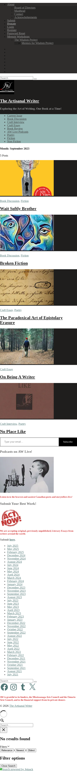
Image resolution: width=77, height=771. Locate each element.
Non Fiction (14, 141)
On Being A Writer (17, 377)
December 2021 (16, 658)
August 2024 (14, 561)
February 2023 (15, 616)
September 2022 (16, 632)
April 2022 (13, 648)
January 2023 (14, 619)
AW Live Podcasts (17, 131)
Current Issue (14, 115)
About (10, 4)
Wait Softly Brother (18, 208)
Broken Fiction (14, 263)
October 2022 (15, 629)
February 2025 (15, 552)
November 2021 (16, 661)
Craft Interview (15, 122)
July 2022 (12, 639)
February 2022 (15, 655)
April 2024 (13, 574)
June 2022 (13, 642)
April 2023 (13, 610)
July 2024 (12, 565)
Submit (11, 20)
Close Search (8, 766)
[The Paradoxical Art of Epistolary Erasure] (27, 304)
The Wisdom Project (25, 39)
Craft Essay (13, 125)
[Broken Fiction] (27, 249)
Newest (20, 750)
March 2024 (14, 577)
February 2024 (15, 581)
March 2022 (14, 651)
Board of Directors (24, 7)
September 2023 (16, 594)
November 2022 (16, 626)
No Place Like (13, 431)
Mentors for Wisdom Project (37, 43)
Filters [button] (8, 746)
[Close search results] (3, 730)
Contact (18, 14)
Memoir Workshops (18, 36)
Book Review (15, 128)
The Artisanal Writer (19, 101)
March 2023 (14, 613)
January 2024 (14, 584)
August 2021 (14, 671)
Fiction (11, 138)
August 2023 (14, 597)
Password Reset (16, 33)
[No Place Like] (27, 417)
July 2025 (12, 545)
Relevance (6, 750)
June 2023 (13, 603)
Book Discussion (17, 118)
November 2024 (16, 558)
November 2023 (16, 590)
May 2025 (13, 548)
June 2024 (13, 568)
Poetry (11, 134)
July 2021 (12, 674)
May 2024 (13, 571)
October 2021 (15, 664)
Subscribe (68, 441)
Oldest (31, 750)
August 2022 (14, 635)
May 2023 (13, 606)
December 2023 (16, 587)
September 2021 (16, 668)
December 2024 (16, 555)
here (12, 539)
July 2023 (12, 600)
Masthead (19, 10)
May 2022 (13, 645)
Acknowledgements (25, 17)
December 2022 (16, 622)
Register (11, 30)
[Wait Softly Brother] (27, 194)
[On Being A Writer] (27, 363)
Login (10, 26)
